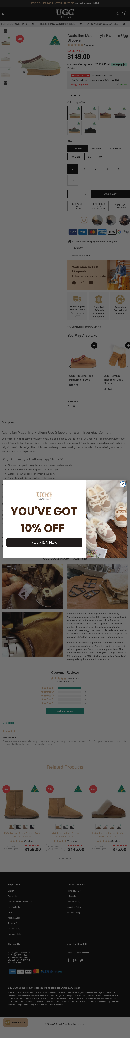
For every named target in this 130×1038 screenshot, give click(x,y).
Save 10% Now (44, 542)
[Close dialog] (123, 484)
